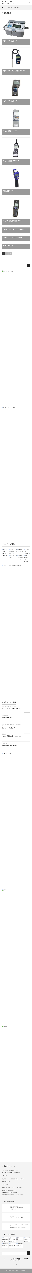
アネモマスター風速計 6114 (10, 41)
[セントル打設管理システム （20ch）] (27, 558)
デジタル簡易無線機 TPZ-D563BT (11, 736)
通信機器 (4, 734)
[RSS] (16, 1264)
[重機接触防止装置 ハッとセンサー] (19, 551)
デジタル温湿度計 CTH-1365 (11, 161)
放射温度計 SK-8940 (8, 191)
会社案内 (25, 1258)
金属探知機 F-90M (7, 717)
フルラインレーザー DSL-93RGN (11, 708)
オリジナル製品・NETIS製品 (9, 706)
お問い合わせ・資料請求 (15, 1259)
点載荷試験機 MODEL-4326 (9, 745)
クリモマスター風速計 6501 (10, 101)
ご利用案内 (19, 1258)
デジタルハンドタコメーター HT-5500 (13, 229)
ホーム (5, 1258)
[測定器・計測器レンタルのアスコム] (7, 2)
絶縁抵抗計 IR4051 (8, 245)
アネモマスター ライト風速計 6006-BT (14, 71)
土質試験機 (4, 743)
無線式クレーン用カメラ (8, 728)
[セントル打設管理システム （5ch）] (12, 551)
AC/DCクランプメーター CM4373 (12, 237)
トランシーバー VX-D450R (16, 1218)
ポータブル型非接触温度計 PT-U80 (12, 221)
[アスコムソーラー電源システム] (19, 557)
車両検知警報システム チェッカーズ (19, 1227)
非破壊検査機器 (5, 715)
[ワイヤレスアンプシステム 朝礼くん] (27, 551)
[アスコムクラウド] (12, 557)
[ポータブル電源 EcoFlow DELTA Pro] (5, 552)
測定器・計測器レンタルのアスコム (19, 1270)
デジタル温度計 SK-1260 (10, 131)
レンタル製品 (12, 1258)
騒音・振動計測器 (14, 1206)
